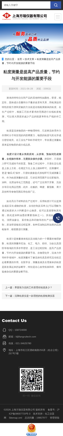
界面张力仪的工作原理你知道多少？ (33, 287)
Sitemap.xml (15, 417)
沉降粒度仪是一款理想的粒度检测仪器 (35, 295)
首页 (19, 59)
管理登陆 (54, 417)
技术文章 (29, 59)
